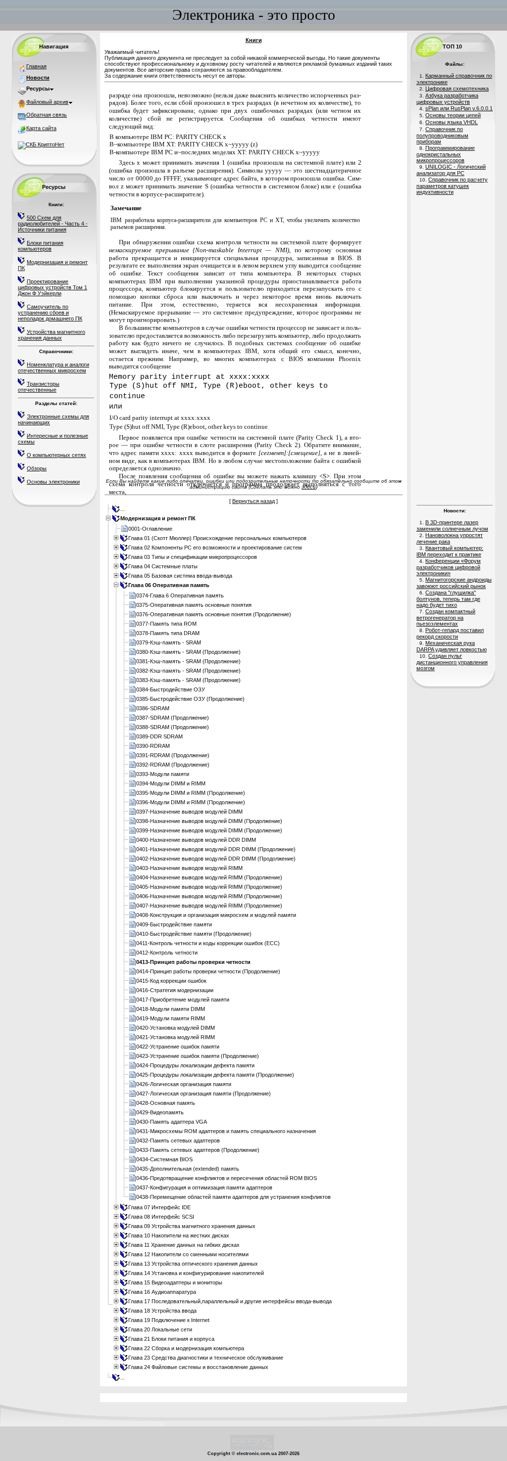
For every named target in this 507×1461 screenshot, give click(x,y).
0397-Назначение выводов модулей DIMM (189, 812)
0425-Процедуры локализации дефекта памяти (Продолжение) (215, 1075)
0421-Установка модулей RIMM (175, 1037)
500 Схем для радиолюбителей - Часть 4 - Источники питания (53, 223)
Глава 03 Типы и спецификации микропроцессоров (192, 557)
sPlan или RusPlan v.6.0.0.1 (459, 108)
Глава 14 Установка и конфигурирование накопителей (196, 1273)
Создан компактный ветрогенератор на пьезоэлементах (445, 617)
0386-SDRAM (152, 708)
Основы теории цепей (453, 115)
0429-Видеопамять (160, 1112)
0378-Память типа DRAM (168, 633)
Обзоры (37, 468)
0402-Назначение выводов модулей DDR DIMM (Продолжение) (216, 859)
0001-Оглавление (150, 529)
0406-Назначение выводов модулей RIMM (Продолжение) (209, 896)
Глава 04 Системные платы (163, 566)
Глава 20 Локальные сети (160, 1329)
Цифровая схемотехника (457, 88)
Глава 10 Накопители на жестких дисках (178, 1235)
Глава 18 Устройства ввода (162, 1311)
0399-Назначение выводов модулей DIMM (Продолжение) (209, 830)
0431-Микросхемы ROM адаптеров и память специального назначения (226, 1131)
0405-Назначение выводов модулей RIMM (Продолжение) (209, 887)
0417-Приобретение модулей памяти (182, 1000)
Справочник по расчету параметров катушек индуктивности (452, 186)
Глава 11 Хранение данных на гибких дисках (184, 1245)
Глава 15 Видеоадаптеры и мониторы (175, 1282)
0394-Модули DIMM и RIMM (170, 783)
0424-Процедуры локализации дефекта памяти (195, 1065)
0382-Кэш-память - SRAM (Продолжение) (188, 671)
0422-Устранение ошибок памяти (177, 1047)
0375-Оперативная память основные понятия (194, 605)
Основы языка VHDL (451, 122)
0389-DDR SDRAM (159, 736)
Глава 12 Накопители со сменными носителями (188, 1254)
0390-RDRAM (153, 746)
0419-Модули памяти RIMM (170, 1018)
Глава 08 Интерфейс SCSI (161, 1217)
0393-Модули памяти (162, 774)
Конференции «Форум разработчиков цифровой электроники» (448, 567)
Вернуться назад (253, 501)
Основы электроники (53, 482)
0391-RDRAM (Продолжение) (172, 755)
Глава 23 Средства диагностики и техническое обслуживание (205, 1358)
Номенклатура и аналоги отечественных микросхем (53, 367)
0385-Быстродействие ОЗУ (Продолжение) (190, 699)
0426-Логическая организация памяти (183, 1084)
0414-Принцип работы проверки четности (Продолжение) (208, 971)
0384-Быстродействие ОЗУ (170, 689)
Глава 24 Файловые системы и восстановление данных (198, 1367)
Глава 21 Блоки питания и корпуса (171, 1339)
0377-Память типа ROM (166, 624)
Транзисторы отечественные (38, 387)
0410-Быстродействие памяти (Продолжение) (194, 934)
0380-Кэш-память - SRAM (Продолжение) (188, 652)
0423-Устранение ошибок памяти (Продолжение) (197, 1056)
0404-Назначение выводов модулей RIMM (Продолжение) (209, 877)
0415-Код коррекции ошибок (171, 981)
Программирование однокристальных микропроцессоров (445, 154)
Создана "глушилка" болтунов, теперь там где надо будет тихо (448, 599)
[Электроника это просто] (252, 1448)
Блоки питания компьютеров (40, 246)
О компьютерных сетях (56, 455)
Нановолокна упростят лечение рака (449, 538)
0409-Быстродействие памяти (174, 924)
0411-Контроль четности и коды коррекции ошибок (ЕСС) (208, 943)
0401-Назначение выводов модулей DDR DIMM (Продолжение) (216, 849)
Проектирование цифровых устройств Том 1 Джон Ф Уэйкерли (52, 287)
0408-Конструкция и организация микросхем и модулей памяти (216, 915)
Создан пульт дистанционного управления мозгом (452, 662)
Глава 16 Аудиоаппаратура (162, 1292)
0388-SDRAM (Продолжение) (172, 727)
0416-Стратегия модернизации (174, 990)
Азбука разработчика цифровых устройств (447, 98)
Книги (254, 40)
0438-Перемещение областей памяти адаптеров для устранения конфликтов (233, 1197)
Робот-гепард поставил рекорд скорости (450, 633)
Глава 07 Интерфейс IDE (159, 1207)
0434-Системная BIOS (164, 1159)
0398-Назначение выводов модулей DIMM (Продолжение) (209, 821)
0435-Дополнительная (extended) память (187, 1169)
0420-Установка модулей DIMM (175, 1028)
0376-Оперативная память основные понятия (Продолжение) (213, 614)
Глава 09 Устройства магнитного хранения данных (191, 1226)
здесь (309, 487)
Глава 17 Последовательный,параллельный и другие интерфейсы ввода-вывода (230, 1301)
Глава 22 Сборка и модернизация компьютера (186, 1348)
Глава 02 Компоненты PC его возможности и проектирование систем (215, 547)
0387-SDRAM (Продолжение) (172, 718)
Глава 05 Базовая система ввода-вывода (180, 576)
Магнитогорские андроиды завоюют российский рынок (454, 583)
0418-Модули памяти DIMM (170, 1009)
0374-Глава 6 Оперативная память (180, 595)
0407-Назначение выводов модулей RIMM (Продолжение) (209, 906)
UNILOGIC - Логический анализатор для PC (451, 170)
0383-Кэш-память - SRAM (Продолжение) (188, 680)
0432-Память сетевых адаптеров (178, 1140)
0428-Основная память (165, 1103)
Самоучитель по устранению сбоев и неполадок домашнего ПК (50, 312)
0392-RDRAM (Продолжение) (172, 765)
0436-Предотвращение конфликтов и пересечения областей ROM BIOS (226, 1178)
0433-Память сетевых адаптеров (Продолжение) (197, 1150)
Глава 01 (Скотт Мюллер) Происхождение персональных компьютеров (217, 538)
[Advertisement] (454, 348)
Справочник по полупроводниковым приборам (442, 135)
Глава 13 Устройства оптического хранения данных (193, 1264)
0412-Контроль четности (167, 953)
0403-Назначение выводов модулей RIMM (189, 868)
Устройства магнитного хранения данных (51, 335)
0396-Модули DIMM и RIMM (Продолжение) (190, 802)
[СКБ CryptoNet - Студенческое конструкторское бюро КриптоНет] (41, 144)
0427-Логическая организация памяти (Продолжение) (203, 1093)
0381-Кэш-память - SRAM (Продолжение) (188, 661)
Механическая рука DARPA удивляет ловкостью (451, 646)
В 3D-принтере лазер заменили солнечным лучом (452, 525)
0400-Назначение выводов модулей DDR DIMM (196, 840)
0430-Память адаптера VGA (171, 1122)
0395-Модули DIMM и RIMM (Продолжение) (190, 793)
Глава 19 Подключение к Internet (168, 1320)
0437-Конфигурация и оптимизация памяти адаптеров (204, 1187)
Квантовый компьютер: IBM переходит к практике (449, 551)
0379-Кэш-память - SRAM (168, 642)
